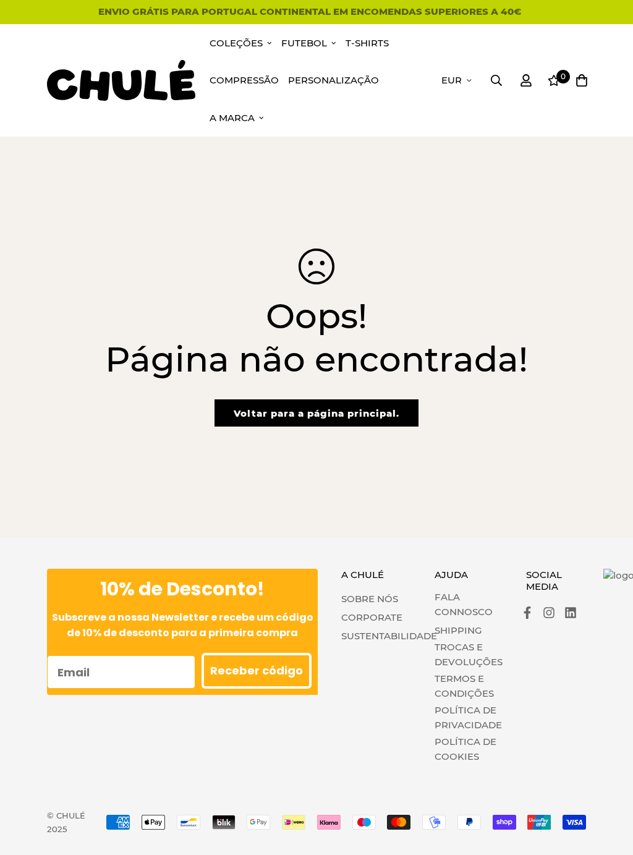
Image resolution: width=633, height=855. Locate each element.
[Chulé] (121, 80)
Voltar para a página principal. (316, 413)
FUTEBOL (304, 43)
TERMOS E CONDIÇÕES (464, 686)
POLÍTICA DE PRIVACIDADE (468, 717)
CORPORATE (371, 617)
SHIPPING (458, 630)
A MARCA (232, 118)
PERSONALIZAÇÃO (333, 80)
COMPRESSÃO (244, 80)
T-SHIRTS (367, 43)
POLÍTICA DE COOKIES (465, 749)
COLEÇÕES (236, 43)
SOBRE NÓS (369, 599)
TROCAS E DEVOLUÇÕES (469, 654)
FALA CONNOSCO (464, 604)
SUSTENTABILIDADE (389, 636)
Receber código (256, 670)
